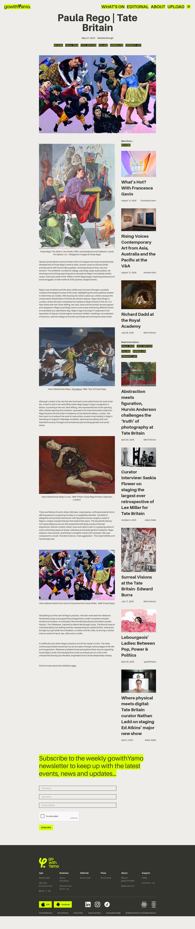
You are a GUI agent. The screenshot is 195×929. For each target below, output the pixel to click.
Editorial (138, 7)
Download (44, 877)
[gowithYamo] (49, 863)
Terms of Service (62, 913)
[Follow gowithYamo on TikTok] (107, 904)
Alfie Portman (149, 332)
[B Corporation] (154, 904)
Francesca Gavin (148, 200)
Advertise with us (66, 887)
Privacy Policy (78, 913)
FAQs (144, 877)
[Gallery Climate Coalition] (144, 904)
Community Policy (94, 913)
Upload (175, 7)
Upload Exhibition (45, 884)
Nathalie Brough (105, 38)
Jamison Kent (149, 272)
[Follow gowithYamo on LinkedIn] (88, 904)
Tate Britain (88, 45)
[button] (41, 873)
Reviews (58, 45)
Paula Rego (71, 45)
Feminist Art (133, 45)
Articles (85, 877)
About (158, 7)
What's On (113, 7)
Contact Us (148, 882)
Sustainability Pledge (113, 913)
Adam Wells (150, 520)
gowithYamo (150, 661)
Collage (103, 45)
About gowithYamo (128, 879)
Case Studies (64, 879)
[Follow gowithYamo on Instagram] (97, 904)
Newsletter (128, 886)
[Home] (17, 6)
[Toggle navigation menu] (189, 7)
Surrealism (116, 45)
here (74, 665)
